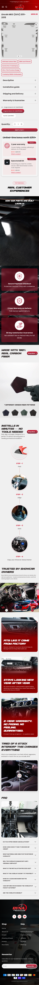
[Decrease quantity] (15, 124)
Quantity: (5, 124)
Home (4, 928)
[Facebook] (14, 917)
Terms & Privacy (26, 935)
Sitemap (23, 945)
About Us (5, 932)
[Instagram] (19, 917)
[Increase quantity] (21, 124)
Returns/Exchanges (27, 932)
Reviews (23, 941)
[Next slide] (32, 610)
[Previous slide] (6, 610)
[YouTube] (25, 917)
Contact (23, 928)
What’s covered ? (16, 154)
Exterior (4, 941)
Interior (4, 935)
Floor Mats (5, 945)
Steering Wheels (7, 938)
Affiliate (23, 938)
